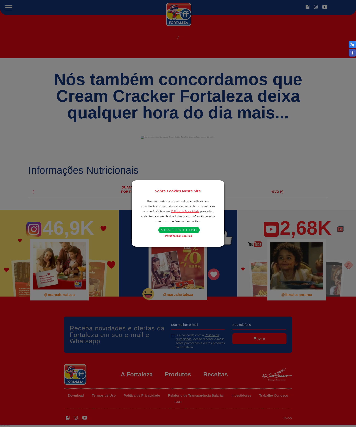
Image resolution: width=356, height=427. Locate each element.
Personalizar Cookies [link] (178, 236)
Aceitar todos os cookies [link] (179, 230)
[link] (352, 53)
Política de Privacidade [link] (185, 211)
